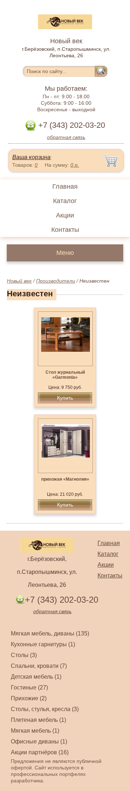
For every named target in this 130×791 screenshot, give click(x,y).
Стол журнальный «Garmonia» (65, 375)
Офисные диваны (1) (39, 741)
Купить (65, 398)
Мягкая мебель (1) (35, 731)
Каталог (65, 201)
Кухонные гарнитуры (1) (43, 644)
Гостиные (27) (29, 687)
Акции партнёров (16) (40, 752)
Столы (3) (24, 655)
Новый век (19, 281)
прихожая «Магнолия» (65, 479)
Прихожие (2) (29, 698)
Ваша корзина (31, 157)
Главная (65, 186)
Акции (65, 215)
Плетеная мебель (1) (38, 720)
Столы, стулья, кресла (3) (45, 709)
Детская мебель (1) (36, 677)
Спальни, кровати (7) (39, 666)
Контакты (65, 229)
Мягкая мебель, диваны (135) (50, 633)
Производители (55, 281)
